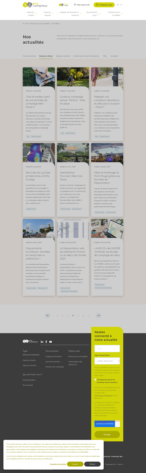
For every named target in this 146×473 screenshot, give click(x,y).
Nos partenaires (29, 380)
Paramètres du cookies (58, 464)
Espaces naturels (63, 56)
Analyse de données (53, 356)
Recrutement (28, 385)
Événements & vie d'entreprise (86, 56)
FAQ (104, 56)
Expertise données (53, 361)
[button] (47, 315)
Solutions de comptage (55, 367)
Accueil (25, 23)
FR (118, 5)
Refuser (92, 464)
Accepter (75, 464)
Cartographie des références (75, 363)
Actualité (114, 56)
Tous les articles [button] (29, 56)
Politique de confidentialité (103, 395)
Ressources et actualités (40, 23)
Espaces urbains (29, 360)
